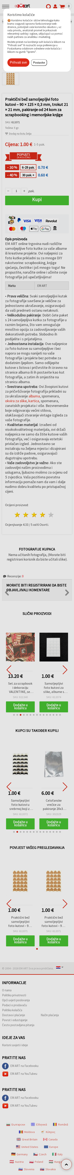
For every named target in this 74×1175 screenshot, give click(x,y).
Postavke (39, 62)
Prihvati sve (18, 62)
